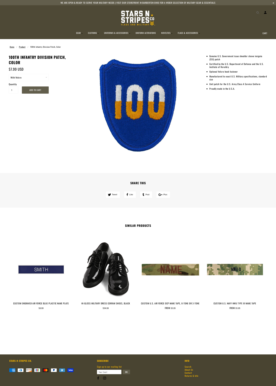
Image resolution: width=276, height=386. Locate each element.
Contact (188, 372)
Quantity (13, 84)
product (22, 46)
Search (188, 366)
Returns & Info (191, 375)
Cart (265, 33)
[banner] (138, 18)
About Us (189, 369)
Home (12, 46)
